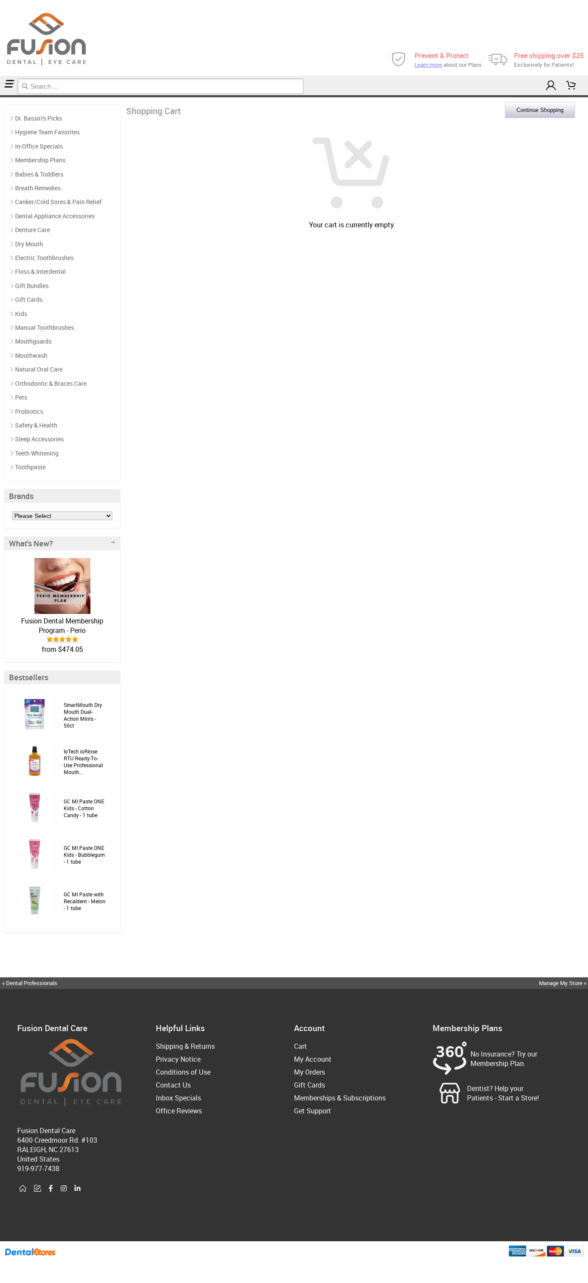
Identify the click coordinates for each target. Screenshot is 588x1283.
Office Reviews (179, 1111)
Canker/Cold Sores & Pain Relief (58, 202)
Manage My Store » (563, 983)
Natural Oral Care (38, 369)
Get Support (312, 1111)
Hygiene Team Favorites (47, 132)
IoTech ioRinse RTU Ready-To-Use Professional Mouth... (83, 761)
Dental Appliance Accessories (55, 216)
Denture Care (32, 230)
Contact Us (173, 1085)
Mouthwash (31, 355)
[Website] (22, 1188)
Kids (21, 314)
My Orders (309, 1072)
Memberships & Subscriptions (340, 1098)
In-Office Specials (39, 146)
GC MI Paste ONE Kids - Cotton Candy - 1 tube (84, 808)
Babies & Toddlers (39, 174)
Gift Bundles (32, 286)
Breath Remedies (38, 188)
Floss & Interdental (40, 271)
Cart (300, 1046)
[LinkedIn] (77, 1188)
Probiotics (29, 411)
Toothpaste (30, 467)
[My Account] (551, 85)
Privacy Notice (178, 1059)
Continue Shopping (540, 110)
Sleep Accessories (39, 439)
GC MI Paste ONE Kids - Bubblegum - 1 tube (84, 854)
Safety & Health (36, 425)
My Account (312, 1059)
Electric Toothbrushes (44, 258)
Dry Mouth (29, 244)
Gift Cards (29, 299)
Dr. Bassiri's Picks (38, 118)
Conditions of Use (183, 1072)
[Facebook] (51, 1188)
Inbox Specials (178, 1098)
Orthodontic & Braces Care (51, 383)
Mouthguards (33, 341)
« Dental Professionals (29, 983)
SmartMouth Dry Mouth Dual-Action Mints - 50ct (83, 715)
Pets (21, 397)
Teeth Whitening (37, 453)
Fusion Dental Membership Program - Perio (62, 625)
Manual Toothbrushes (44, 327)
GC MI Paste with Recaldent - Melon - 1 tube (84, 901)
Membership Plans (40, 160)
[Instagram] (64, 1188)
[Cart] (571, 85)
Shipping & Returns (185, 1046)
